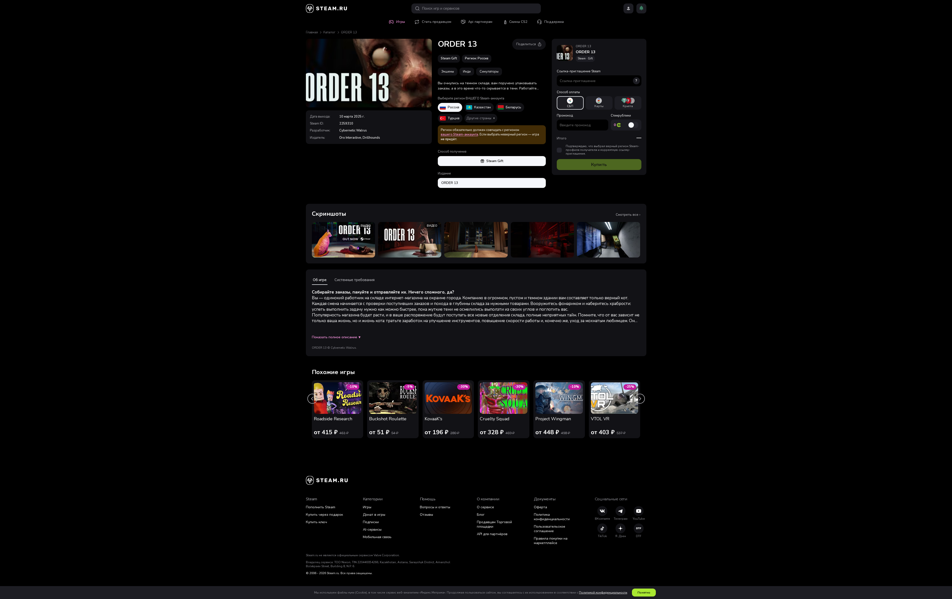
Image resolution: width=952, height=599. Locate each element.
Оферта (540, 507)
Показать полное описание (336, 337)
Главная (312, 32)
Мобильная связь (377, 537)
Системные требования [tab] (355, 279)
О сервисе (485, 507)
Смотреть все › (628, 215)
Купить (599, 165)
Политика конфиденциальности (552, 516)
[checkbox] (559, 150)
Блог (481, 514)
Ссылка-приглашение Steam (597, 76)
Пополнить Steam (320, 507)
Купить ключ (316, 522)
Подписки (371, 522)
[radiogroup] (599, 103)
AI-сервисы (372, 529)
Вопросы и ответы (435, 507)
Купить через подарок (324, 514)
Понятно (643, 593)
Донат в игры (374, 514)
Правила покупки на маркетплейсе (550, 540)
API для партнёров (492, 534)
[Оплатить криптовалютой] (628, 103)
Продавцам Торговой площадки (494, 524)
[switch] (633, 125)
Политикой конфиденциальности (603, 593)
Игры (367, 507)
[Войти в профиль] (628, 8)
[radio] (570, 103)
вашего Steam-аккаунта (459, 134)
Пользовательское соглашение (549, 528)
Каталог (329, 32)
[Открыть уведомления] (641, 8)
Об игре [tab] (320, 279)
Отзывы (426, 514)
